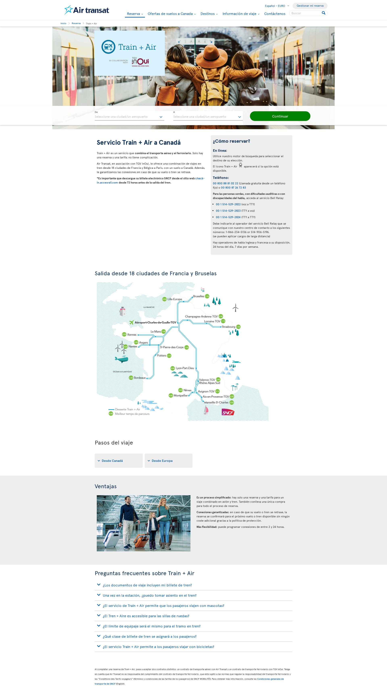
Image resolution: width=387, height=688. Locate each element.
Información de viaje (239, 13)
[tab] (119, 461)
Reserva (133, 14)
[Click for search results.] (324, 13)
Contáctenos (274, 13)
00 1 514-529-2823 (228, 210)
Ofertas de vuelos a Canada (170, 13)
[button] (280, 116)
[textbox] (129, 116)
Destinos (207, 13)
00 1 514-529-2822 (228, 204)
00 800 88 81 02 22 (225, 183)
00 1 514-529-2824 (228, 217)
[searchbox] (308, 13)
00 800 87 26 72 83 (233, 187)
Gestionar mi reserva (310, 5)
